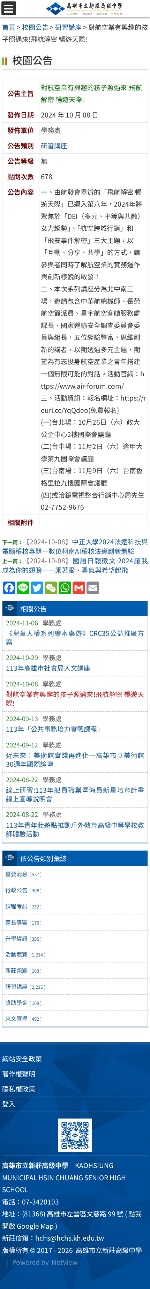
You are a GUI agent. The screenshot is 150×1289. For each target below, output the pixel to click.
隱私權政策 (18, 1089)
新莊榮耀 (23, 970)
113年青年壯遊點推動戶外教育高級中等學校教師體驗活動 (75, 829)
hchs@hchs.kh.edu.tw (69, 1238)
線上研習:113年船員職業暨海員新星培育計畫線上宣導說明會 (75, 794)
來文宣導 (23, 1018)
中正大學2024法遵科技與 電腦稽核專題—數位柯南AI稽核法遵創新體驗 (75, 546)
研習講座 (25, 986)
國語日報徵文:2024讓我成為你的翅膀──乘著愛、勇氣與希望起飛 (75, 565)
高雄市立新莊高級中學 (107, 1250)
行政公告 (23, 890)
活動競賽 (25, 954)
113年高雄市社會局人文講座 (48, 668)
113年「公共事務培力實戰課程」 (55, 729)
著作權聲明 (18, 1074)
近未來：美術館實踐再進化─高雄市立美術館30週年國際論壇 (75, 759)
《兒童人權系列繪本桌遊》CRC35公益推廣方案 (75, 637)
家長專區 (23, 922)
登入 (8, 1104)
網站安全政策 (22, 1058)
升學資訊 (23, 938)
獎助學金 (23, 1002)
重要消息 (23, 874)
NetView (64, 1262)
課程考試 (23, 906)
